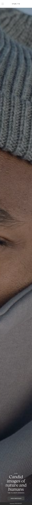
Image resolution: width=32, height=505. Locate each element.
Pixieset (18, 503)
